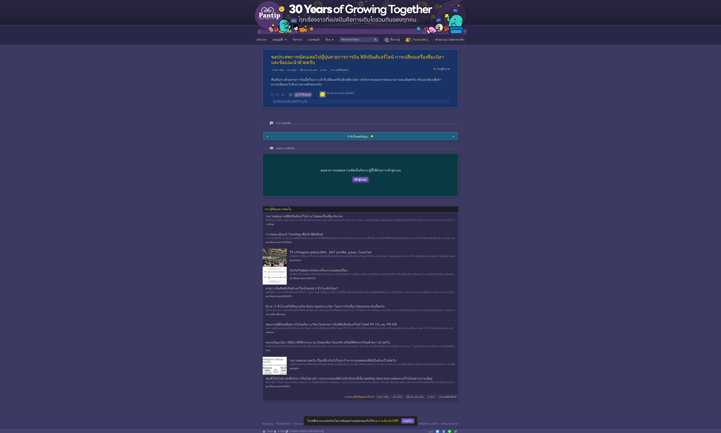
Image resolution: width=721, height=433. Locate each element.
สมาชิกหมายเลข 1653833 (279, 242)
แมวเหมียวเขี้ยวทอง (275, 314)
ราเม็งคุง (270, 224)
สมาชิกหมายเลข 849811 (278, 386)
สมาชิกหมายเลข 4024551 (340, 93)
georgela (294, 368)
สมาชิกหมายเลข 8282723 (303, 278)
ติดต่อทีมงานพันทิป (429, 423)
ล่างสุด (281, 431)
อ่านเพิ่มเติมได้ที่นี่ (388, 420)
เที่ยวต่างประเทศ (308, 70)
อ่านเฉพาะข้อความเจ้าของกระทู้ (307, 431)
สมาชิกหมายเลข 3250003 (279, 296)
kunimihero (295, 260)
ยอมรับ (408, 420)
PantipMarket (283, 423)
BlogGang (267, 423)
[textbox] (359, 39)
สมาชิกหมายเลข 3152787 (287, 101)
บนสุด (270, 431)
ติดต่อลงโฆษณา (450, 423)
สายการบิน (278, 70)
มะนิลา (324, 70)
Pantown (298, 423)
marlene (270, 332)
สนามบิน (291, 70)
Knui (268, 350)
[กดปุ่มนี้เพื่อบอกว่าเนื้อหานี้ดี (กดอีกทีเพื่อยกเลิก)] (277, 94)
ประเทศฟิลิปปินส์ (339, 70)
